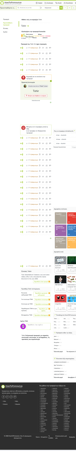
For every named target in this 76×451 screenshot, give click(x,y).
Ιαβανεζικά (43, 408)
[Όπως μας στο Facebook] (4, 396)
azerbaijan (67, 390)
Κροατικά (54, 395)
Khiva (55, 348)
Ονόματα (5, 404)
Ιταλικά (54, 406)
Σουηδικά (66, 425)
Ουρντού (66, 428)
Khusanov (65, 321)
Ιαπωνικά (66, 406)
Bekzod (56, 339)
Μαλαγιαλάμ (67, 413)
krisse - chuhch (61, 139)
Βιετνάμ (54, 430)
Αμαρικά (66, 388)
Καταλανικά (67, 393)
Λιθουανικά (67, 411)
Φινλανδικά (43, 400)
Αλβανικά (54, 388)
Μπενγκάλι (55, 391)
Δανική (42, 396)
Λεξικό (40, 3)
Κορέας (54, 410)
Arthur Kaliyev (55, 324)
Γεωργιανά (43, 401)
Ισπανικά (66, 423)
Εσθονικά (54, 398)
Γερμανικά (55, 401)
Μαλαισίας (55, 413)
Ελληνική (66, 401)
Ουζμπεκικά (43, 430)
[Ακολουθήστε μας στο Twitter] (7, 396)
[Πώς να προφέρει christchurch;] (74, 131)
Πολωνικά (66, 418)
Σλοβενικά (43, 423)
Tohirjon (56, 345)
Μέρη (16, 401)
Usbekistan (57, 368)
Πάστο (42, 418)
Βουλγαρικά (43, 393)
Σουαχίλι (54, 425)
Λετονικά (54, 411)
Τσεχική (66, 395)
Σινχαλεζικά (55, 421)
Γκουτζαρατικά (44, 403)
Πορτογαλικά (43, 420)
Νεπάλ (54, 416)
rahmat (65, 318)
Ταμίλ (41, 426)
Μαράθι (66, 415)
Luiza (65, 327)
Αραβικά (42, 390)
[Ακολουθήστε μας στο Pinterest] (15, 396)
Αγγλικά (66, 396)
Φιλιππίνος (67, 398)
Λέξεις (4, 401)
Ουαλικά (66, 430)
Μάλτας (42, 415)
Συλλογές (50, 3)
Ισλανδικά (54, 405)
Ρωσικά (66, 420)
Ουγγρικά (42, 405)
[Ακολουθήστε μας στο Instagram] (11, 396)
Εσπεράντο (43, 398)
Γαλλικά (54, 400)
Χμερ (41, 410)
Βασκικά (42, 391)
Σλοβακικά (67, 421)
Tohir (55, 318)
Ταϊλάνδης (66, 426)
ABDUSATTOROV (59, 374)
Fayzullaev (55, 321)
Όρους (38, 437)
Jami (55, 336)
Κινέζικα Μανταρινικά (57, 415)
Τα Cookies (50, 437)
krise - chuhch (60, 143)
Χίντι (65, 403)
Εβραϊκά (54, 403)
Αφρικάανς (43, 388)
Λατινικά (42, 411)
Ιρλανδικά (42, 406)
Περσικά (54, 418)
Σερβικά (42, 421)
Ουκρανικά (55, 428)
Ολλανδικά (55, 396)
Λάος (65, 410)
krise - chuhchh (61, 135)
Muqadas (56, 342)
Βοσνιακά (66, 391)
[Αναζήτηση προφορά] (61, 8)
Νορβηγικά (67, 416)
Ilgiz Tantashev (65, 324)
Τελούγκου (55, 426)
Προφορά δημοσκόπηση (59, 147)
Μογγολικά (43, 416)
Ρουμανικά (55, 420)
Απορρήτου (44, 437)
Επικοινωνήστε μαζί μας (61, 437)
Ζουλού (42, 431)
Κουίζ (59, 3)
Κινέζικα (42, 395)
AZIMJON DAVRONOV (60, 362)
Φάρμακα (17, 404)
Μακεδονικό (43, 413)
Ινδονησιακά (67, 405)
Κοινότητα (69, 3)
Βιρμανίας (54, 393)
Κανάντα (54, 408)
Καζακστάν (67, 408)
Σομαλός (54, 423)
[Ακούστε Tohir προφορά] (28, 26)
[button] (36, 95)
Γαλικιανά (66, 400)
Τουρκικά (42, 428)
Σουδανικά (43, 425)
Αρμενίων (54, 390)
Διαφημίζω (72, 437)
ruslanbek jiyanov (55, 327)
